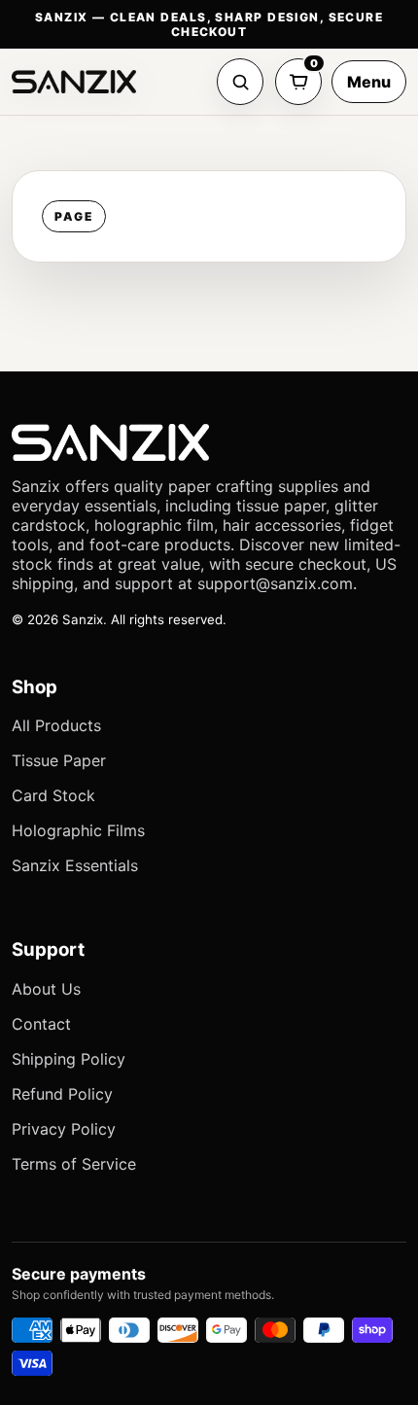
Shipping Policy (68, 1059)
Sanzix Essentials (75, 865)
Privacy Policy (64, 1129)
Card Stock (53, 795)
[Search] (240, 81)
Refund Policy (62, 1094)
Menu (369, 81)
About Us (46, 989)
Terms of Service (74, 1164)
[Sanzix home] (74, 81)
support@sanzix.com (275, 583)
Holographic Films (78, 830)
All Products (56, 725)
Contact (41, 1024)
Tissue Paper (59, 760)
